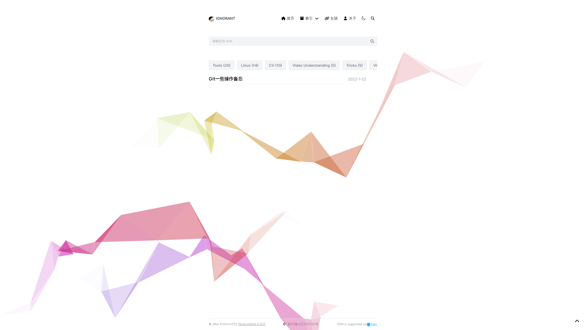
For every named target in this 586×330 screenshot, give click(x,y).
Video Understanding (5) (314, 65)
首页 (290, 18)
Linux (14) (249, 65)
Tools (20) (222, 65)
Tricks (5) (354, 65)
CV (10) (275, 65)
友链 (334, 18)
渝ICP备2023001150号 (302, 324)
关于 (352, 18)
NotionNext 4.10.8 (251, 324)
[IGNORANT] (211, 18)
